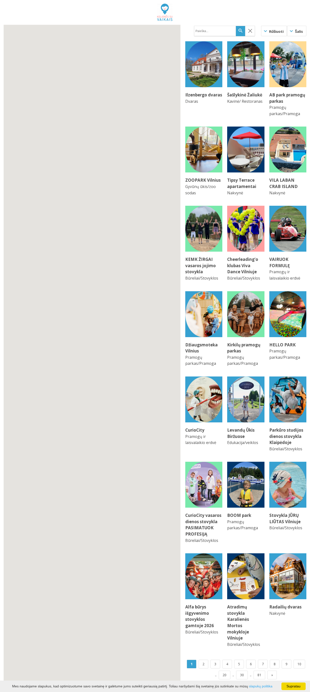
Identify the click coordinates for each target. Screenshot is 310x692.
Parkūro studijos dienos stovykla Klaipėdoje (286, 436)
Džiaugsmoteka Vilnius (201, 348)
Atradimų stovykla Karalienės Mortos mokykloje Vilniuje (238, 622)
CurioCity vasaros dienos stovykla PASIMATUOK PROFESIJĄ (203, 525)
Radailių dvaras (285, 607)
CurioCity (194, 430)
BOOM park (239, 515)
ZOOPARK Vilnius (203, 180)
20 (224, 675)
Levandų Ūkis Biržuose (241, 433)
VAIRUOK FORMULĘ (279, 262)
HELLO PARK (282, 345)
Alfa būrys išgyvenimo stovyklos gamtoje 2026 (199, 616)
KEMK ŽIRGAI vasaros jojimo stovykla (200, 265)
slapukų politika (260, 686)
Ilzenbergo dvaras (203, 95)
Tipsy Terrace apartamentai (241, 183)
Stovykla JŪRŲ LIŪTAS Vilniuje (285, 518)
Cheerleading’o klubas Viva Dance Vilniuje (242, 265)
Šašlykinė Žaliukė (244, 95)
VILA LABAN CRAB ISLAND (283, 183)
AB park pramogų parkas (287, 98)
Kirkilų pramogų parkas (243, 348)
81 (259, 675)
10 (299, 664)
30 (242, 675)
